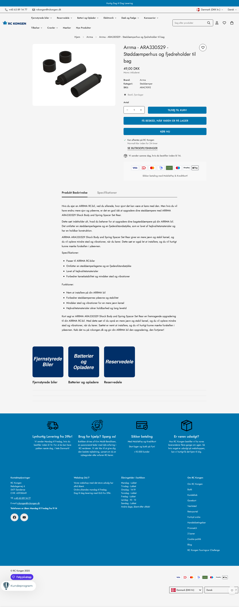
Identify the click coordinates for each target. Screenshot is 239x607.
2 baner (191, 533)
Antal (126, 102)
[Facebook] (14, 517)
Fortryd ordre (193, 517)
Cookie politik (194, 539)
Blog (189, 544)
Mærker (67, 27)
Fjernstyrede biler (40, 17)
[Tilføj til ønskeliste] (202, 47)
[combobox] (186, 590)
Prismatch (192, 528)
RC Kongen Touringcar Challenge (203, 550)
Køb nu (165, 131)
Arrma (89, 37)
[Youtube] (24, 517)
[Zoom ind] (108, 50)
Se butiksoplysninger (142, 148)
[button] (232, 23)
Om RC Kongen (195, 484)
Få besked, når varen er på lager (165, 121)
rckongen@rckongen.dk (28, 503)
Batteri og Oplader (86, 17)
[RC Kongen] (14, 23)
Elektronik (109, 17)
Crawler (51, 27)
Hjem (77, 37)
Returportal (192, 511)
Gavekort (191, 500)
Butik (189, 489)
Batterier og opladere (83, 382)
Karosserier (150, 17)
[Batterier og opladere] (83, 361)
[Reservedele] (119, 361)
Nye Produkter (83, 27)
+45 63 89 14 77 (22, 498)
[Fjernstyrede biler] (48, 361)
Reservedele (63, 17)
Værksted (192, 506)
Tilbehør (35, 27)
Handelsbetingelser (196, 522)
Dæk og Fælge (128, 17)
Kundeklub (192, 495)
